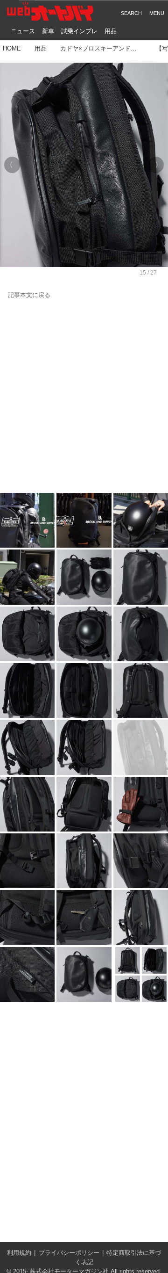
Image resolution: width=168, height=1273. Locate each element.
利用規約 (19, 1253)
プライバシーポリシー (69, 1253)
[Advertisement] (84, 396)
